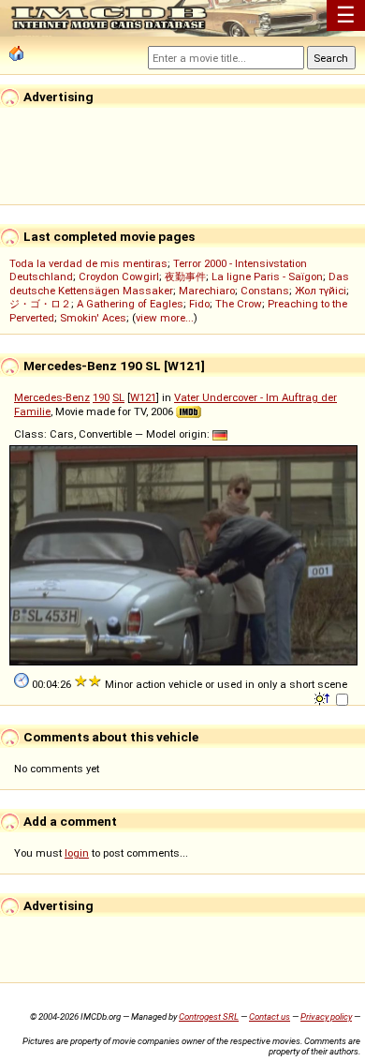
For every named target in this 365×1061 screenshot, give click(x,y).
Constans (265, 290)
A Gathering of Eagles (130, 303)
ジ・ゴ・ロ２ (40, 303)
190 (101, 397)
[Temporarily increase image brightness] (323, 697)
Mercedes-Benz (52, 397)
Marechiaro (207, 290)
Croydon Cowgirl (119, 276)
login (77, 852)
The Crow (238, 303)
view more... (165, 317)
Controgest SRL (209, 1016)
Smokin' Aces (93, 317)
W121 (143, 397)
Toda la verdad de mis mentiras (88, 263)
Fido (199, 303)
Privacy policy (326, 1016)
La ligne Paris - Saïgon (267, 276)
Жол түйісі (320, 290)
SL (118, 397)
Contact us (269, 1016)
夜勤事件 (185, 276)
